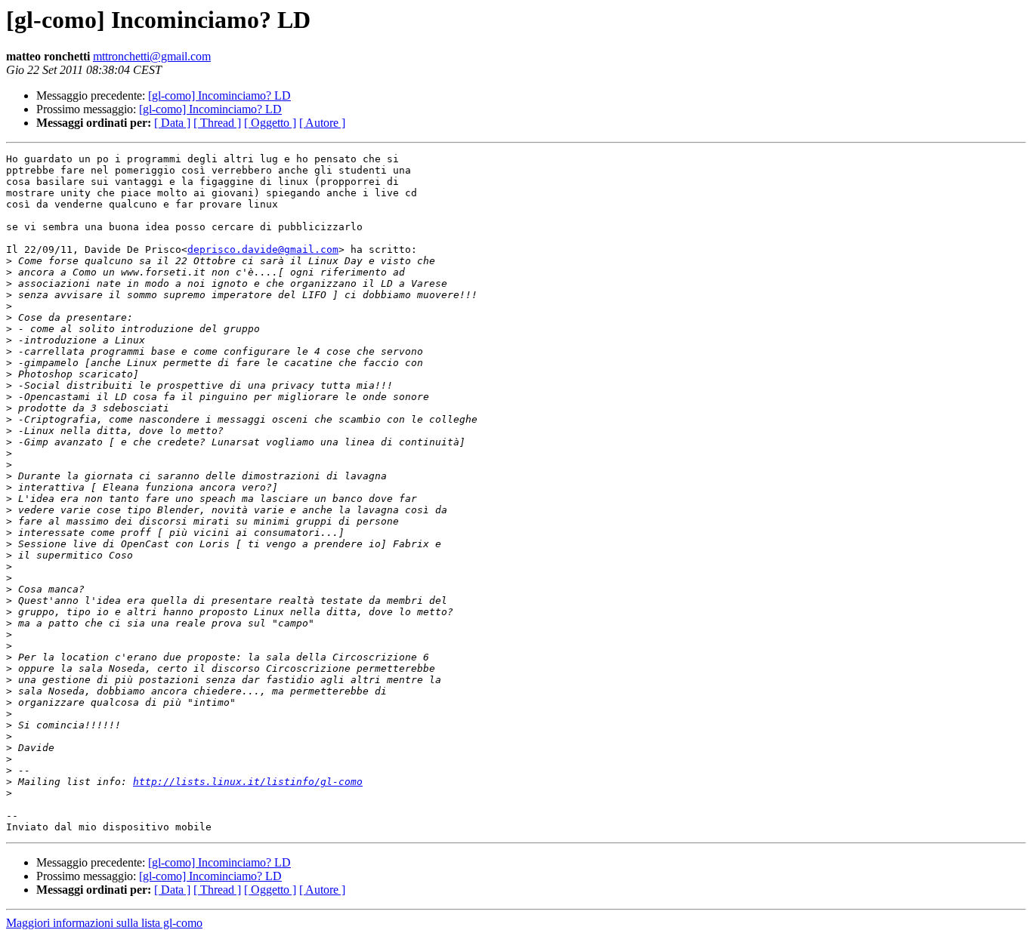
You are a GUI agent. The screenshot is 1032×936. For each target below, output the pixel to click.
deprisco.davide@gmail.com (262, 249)
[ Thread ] (217, 122)
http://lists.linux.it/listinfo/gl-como (248, 781)
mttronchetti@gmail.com (152, 56)
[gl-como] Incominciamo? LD (219, 95)
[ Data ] (172, 122)
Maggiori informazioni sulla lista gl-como (104, 922)
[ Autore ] (322, 122)
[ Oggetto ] (270, 122)
